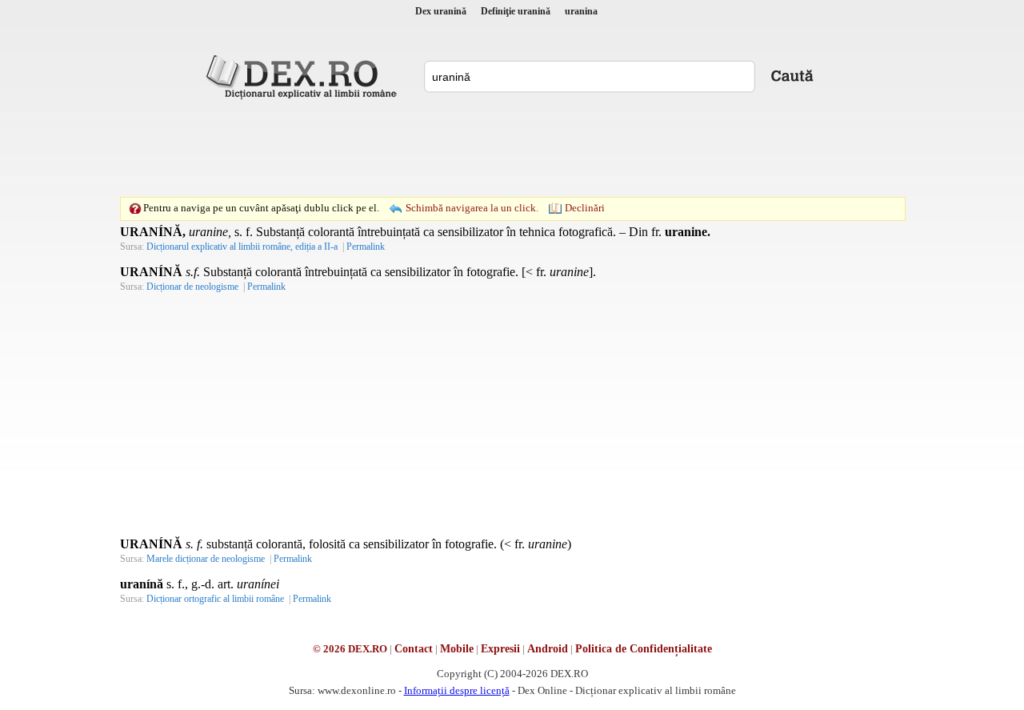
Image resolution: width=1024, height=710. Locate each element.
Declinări (585, 208)
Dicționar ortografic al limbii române (215, 598)
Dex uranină (440, 11)
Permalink (365, 246)
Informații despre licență (457, 690)
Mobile (457, 649)
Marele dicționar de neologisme (205, 558)
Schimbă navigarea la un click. (472, 208)
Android (547, 649)
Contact (413, 649)
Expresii (500, 649)
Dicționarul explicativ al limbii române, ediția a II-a (242, 246)
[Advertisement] (512, 148)
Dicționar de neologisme (192, 286)
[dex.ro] (304, 76)
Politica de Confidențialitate (643, 649)
